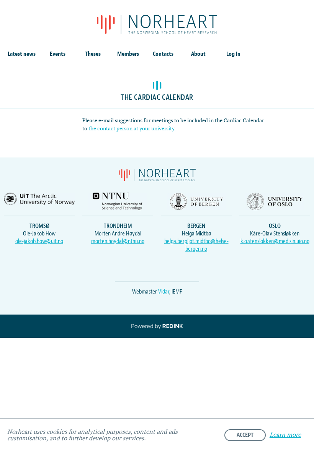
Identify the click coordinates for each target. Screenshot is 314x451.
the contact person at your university (131, 128)
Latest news (22, 54)
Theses (93, 54)
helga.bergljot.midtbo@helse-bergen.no (196, 245)
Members (128, 54)
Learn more (285, 435)
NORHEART (157, 24)
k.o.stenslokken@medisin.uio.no (274, 241)
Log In (233, 54)
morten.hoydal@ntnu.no (117, 241)
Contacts (163, 54)
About (198, 54)
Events (57, 54)
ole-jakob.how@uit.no (39, 241)
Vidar (163, 291)
